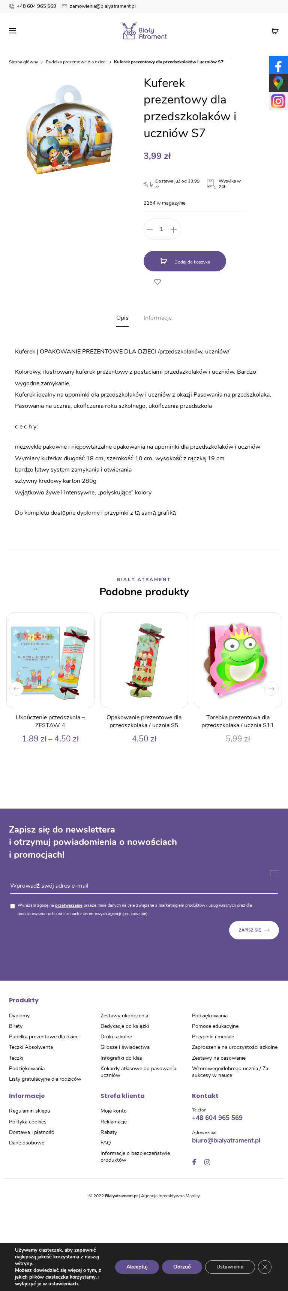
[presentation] (16, 688)
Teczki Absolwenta (31, 1047)
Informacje (158, 318)
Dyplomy (19, 1015)
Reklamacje (113, 1121)
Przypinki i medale (213, 1036)
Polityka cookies (27, 1121)
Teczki (16, 1058)
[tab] (122, 317)
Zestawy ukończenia (124, 1015)
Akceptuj (137, 1266)
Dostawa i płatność (31, 1132)
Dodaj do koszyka (191, 262)
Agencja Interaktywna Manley (170, 1196)
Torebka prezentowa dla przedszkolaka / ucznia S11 (237, 721)
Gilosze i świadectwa (125, 1047)
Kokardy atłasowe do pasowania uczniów (138, 1072)
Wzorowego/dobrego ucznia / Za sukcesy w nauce (230, 1072)
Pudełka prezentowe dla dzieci (76, 62)
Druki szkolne (116, 1036)
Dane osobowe (26, 1142)
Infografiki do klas (121, 1058)
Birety (15, 1026)
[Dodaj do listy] (157, 279)
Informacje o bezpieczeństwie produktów (135, 1157)
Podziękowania (27, 1068)
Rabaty (108, 1132)
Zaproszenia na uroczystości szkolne (235, 1047)
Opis (122, 318)
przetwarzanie (68, 905)
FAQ (105, 1142)
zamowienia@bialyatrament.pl (103, 6)
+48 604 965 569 (36, 6)
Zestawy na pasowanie (219, 1058)
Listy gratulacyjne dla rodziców (45, 1079)
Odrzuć (182, 1266)
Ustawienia (230, 1266)
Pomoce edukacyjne (215, 1026)
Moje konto (113, 1110)
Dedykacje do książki (124, 1026)
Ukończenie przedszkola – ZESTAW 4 (50, 721)
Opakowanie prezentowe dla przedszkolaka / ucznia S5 (144, 721)
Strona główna (23, 62)
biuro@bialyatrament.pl (226, 1140)
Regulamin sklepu (29, 1110)
